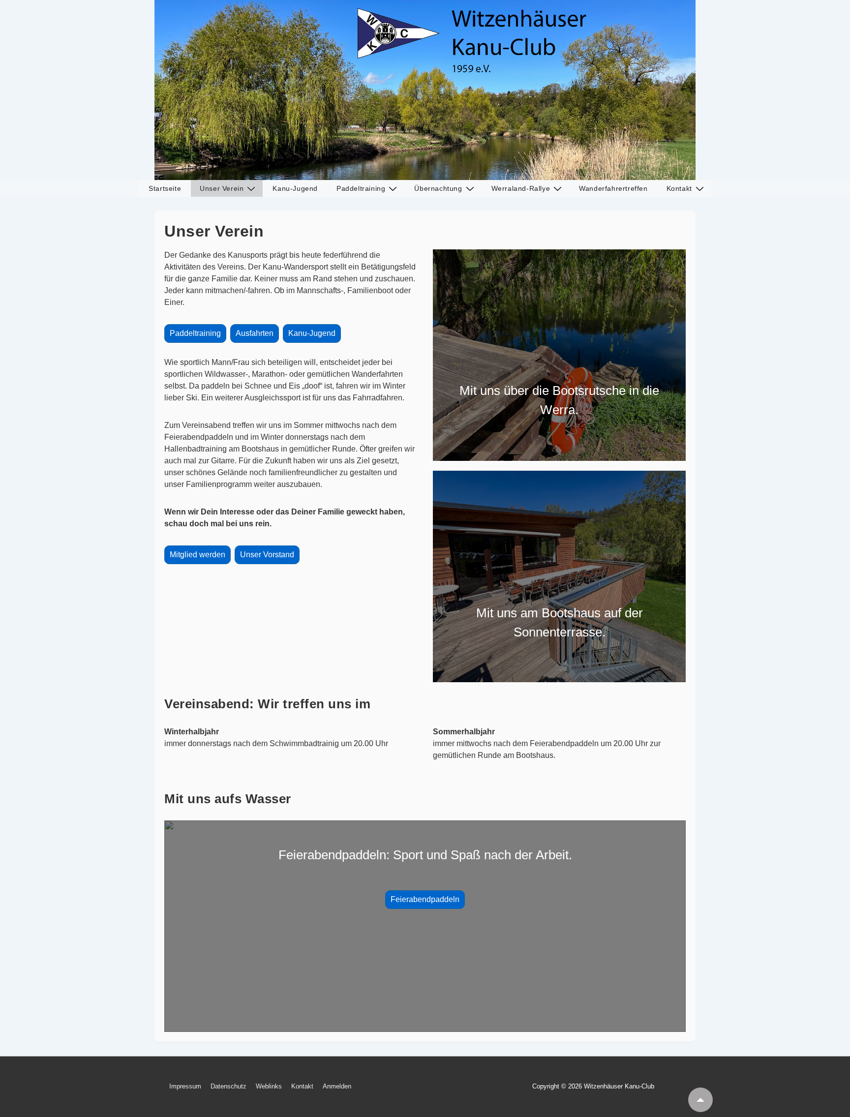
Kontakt (679, 188)
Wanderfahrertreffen (613, 188)
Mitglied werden (197, 554)
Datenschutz (228, 1086)
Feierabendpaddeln (425, 899)
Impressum (185, 1086)
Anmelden (337, 1086)
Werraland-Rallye (520, 188)
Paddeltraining (360, 188)
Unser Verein (221, 188)
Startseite (165, 188)
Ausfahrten (254, 333)
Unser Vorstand (267, 554)
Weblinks (269, 1086)
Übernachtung (438, 188)
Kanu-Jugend (295, 188)
